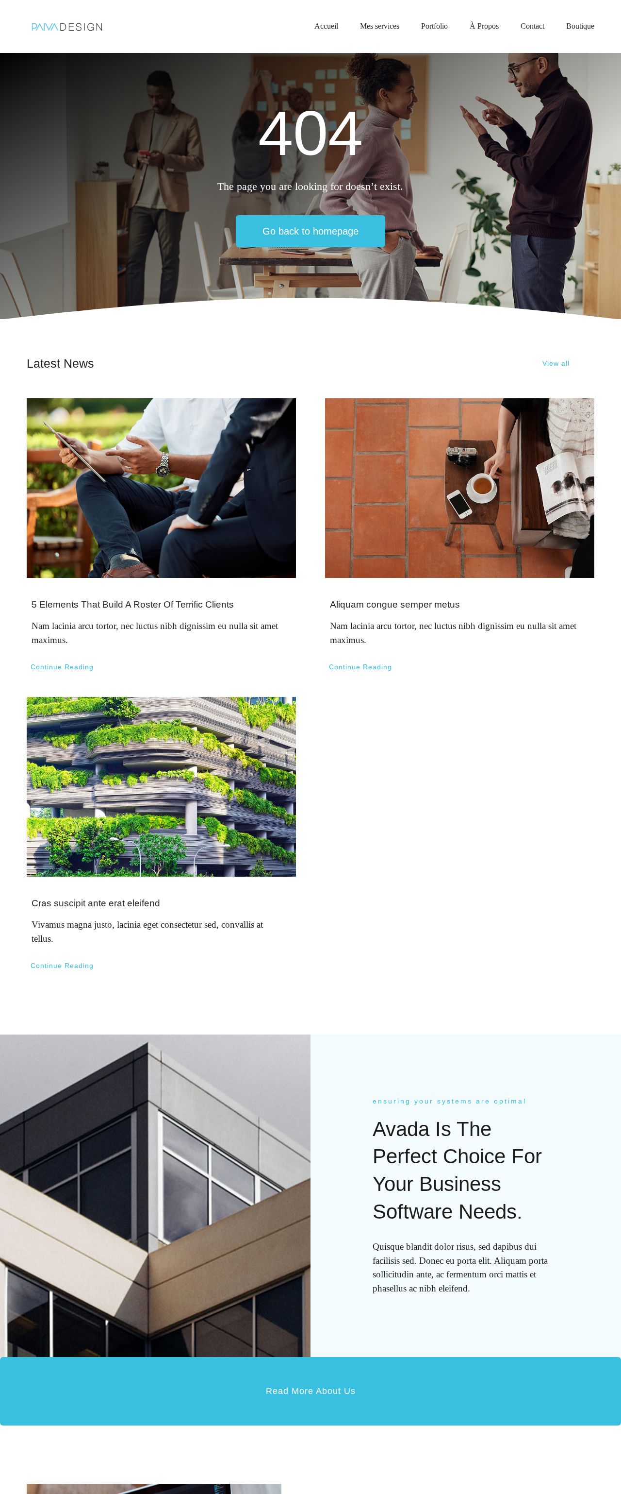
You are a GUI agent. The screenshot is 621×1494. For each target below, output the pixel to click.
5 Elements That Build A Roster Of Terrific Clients (133, 604)
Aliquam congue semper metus (395, 604)
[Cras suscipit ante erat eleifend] (161, 787)
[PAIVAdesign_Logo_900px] (67, 22)
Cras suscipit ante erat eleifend (96, 903)
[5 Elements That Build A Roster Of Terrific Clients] (161, 488)
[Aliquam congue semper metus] (459, 488)
